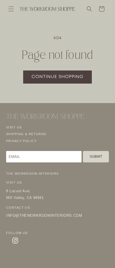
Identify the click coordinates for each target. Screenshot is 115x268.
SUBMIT (96, 157)
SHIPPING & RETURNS (26, 134)
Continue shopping (57, 77)
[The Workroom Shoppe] (45, 116)
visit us (14, 127)
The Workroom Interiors (32, 173)
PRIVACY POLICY (21, 141)
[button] (11, 9)
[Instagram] (15, 240)
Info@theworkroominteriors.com (44, 215)
